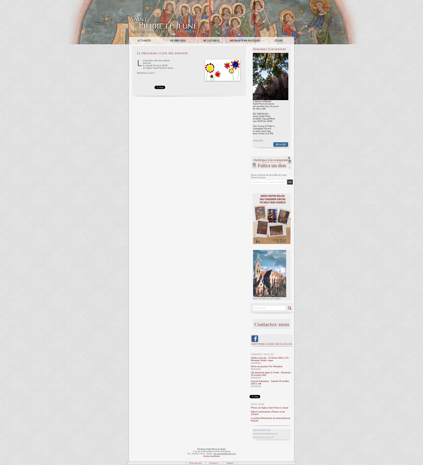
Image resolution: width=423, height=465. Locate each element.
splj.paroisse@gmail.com (224, 454)
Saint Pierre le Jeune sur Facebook (271, 344)
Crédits (230, 463)
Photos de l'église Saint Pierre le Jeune (269, 408)
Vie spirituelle (178, 40)
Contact (214, 463)
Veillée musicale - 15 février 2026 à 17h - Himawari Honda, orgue (270, 359)
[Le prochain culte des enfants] (222, 60)
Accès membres (211, 456)
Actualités (144, 40)
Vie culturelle (211, 40)
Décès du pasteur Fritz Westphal (266, 366)
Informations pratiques (245, 40)
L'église (279, 40)
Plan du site (196, 463)
